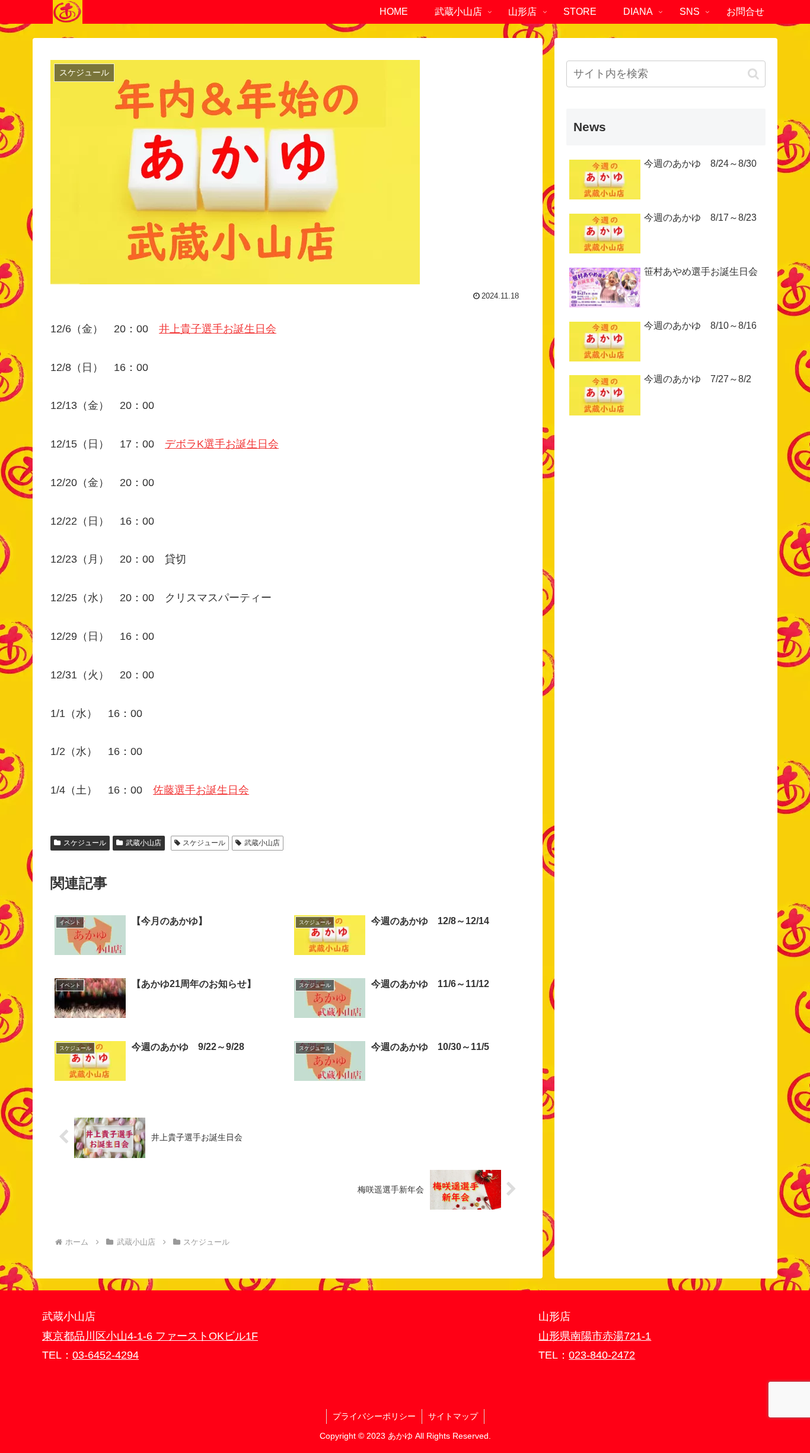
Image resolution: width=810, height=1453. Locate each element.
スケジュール (84, 843)
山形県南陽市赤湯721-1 (594, 1336)
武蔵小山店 (143, 843)
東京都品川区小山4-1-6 (98, 1336)
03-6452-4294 (105, 1355)
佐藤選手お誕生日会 (201, 790)
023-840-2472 (602, 1355)
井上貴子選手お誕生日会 (217, 329)
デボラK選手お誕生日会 (222, 444)
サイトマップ (453, 1416)
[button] (753, 74)
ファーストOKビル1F (206, 1336)
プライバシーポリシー (374, 1416)
